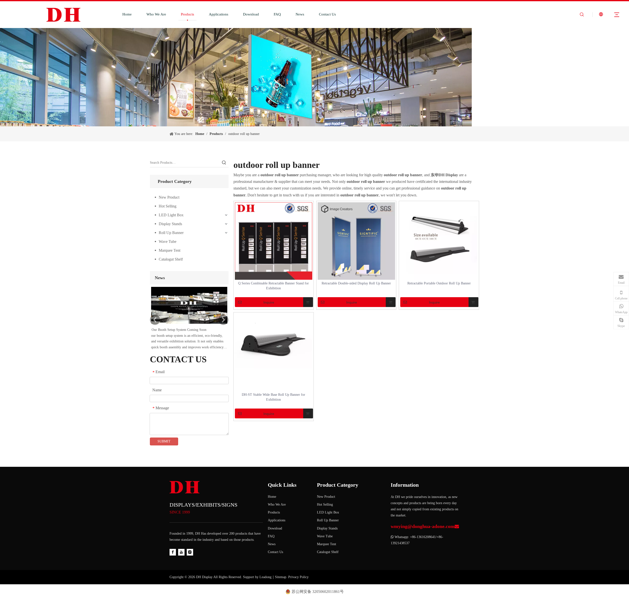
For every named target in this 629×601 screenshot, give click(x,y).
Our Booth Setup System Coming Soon (179, 330)
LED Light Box (171, 215)
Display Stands (170, 224)
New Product (169, 197)
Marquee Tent (169, 250)
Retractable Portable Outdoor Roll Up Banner (439, 283)
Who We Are (156, 14)
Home (127, 14)
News (300, 14)
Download (251, 14)
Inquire (268, 302)
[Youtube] (181, 552)
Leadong (265, 577)
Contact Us (327, 14)
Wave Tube (167, 241)
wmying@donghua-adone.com (423, 526)
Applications (218, 14)
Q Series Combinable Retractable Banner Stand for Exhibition (273, 285)
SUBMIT (164, 441)
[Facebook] (173, 552)
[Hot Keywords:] (224, 162)
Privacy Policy (298, 577)
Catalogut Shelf (171, 259)
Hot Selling (167, 206)
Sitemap (280, 577)
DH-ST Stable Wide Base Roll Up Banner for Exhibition (273, 397)
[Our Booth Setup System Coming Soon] (189, 324)
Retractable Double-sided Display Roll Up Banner (356, 283)
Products (187, 14)
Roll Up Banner (171, 233)
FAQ (277, 14)
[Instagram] (190, 552)
